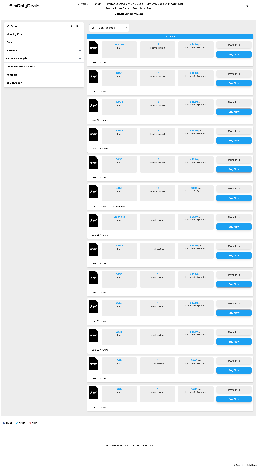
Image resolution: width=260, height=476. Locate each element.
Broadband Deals (143, 445)
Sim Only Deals (249, 465)
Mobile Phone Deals (117, 445)
